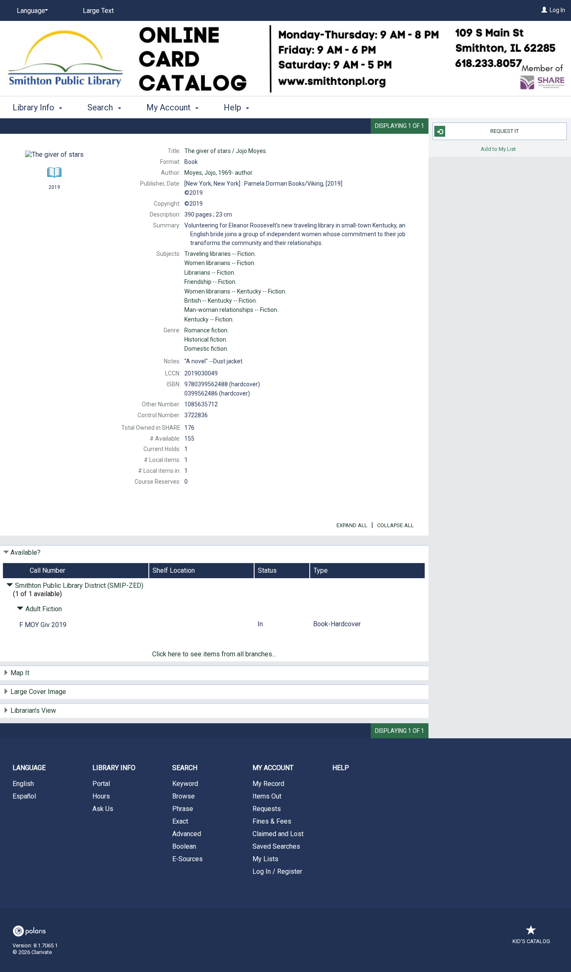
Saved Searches (276, 846)
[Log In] (544, 10)
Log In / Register (277, 871)
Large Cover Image (38, 692)
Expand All (351, 525)
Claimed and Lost (277, 834)
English (23, 784)
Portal (101, 784)
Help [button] (233, 107)
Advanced (186, 834)
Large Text (98, 11)
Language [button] (29, 768)
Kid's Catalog (531, 941)
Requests (266, 809)
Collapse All (395, 525)
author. (218, 172)
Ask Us (102, 809)
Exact (180, 821)
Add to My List (498, 148)
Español (24, 796)
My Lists (265, 859)
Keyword (185, 784)
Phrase (182, 809)
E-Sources (187, 859)
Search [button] (101, 107)
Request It (504, 131)
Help (340, 768)
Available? (25, 552)
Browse (183, 796)
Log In (557, 10)
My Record (268, 784)
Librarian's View (33, 710)
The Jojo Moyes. (225, 151)
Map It (19, 673)
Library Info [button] (34, 107)
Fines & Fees (271, 821)
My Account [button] (169, 107)
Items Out (266, 796)
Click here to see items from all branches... (214, 654)
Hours (101, 796)
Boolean (184, 846)
